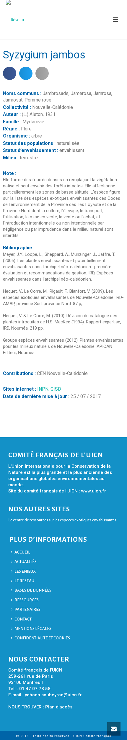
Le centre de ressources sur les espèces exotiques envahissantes (62, 520)
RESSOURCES (26, 600)
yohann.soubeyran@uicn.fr (53, 695)
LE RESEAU (24, 581)
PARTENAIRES (27, 609)
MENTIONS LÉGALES (32, 628)
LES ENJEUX (25, 571)
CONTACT (23, 619)
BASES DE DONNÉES (32, 590)
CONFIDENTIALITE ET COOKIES (42, 638)
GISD (56, 389)
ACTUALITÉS (25, 561)
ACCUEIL (22, 552)
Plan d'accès (58, 707)
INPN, (44, 389)
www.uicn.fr (93, 491)
